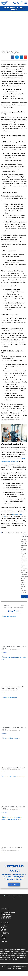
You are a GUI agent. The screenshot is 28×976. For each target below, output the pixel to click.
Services (3, 930)
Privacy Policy (17, 968)
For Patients (4, 932)
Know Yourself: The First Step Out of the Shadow (14, 647)
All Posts (24, 596)
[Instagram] (10, 946)
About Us (4, 929)
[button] (12, 57)
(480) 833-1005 (6, 916)
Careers (3, 937)
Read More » (4, 652)
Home (3, 927)
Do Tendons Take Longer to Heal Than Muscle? (13, 807)
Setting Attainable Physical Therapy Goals (12, 848)
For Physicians (5, 933)
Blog (2, 935)
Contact (3, 938)
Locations (4, 926)
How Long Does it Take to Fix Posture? (13, 768)
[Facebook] (3, 946)
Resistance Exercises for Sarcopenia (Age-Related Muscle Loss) (12, 687)
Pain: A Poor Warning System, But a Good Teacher (14, 728)
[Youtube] (7, 946)
